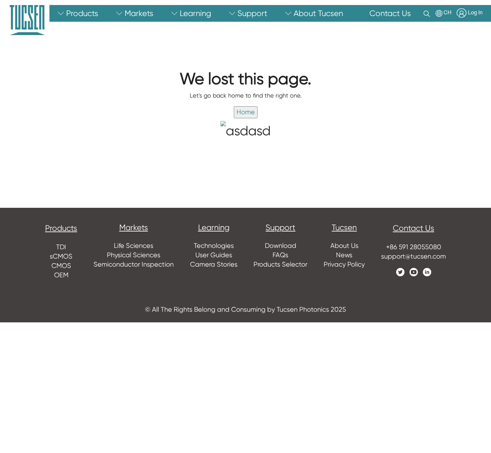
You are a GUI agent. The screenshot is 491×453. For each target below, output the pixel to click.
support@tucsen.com (413, 256)
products (61, 228)
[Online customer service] (481, 321)
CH (448, 13)
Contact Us (413, 228)
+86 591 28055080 (413, 247)
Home (245, 112)
